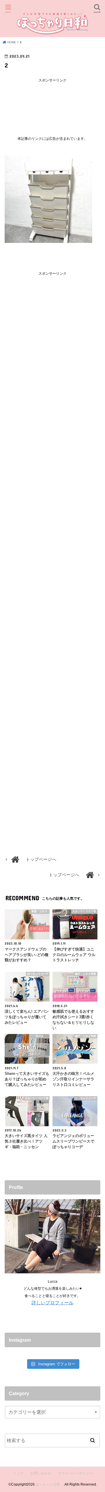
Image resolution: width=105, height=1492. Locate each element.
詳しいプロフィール (53, 1302)
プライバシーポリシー (75, 1473)
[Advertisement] (52, 104)
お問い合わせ (40, 1473)
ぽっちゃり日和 (50, 1484)
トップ (18, 1473)
